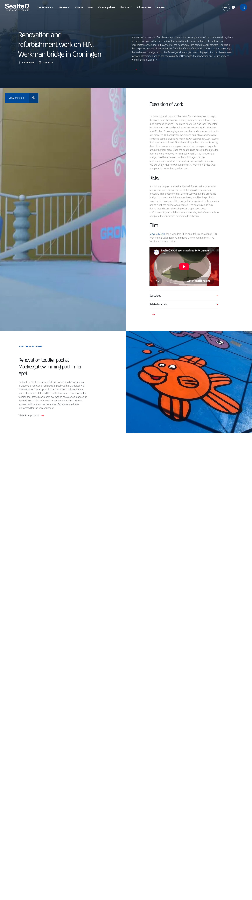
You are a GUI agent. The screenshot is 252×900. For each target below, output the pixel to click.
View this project (29, 415)
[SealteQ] (17, 7)
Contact (161, 7)
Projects (79, 7)
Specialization (44, 7)
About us (124, 7)
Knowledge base (106, 7)
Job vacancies (144, 7)
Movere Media (157, 233)
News (90, 7)
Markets (63, 7)
